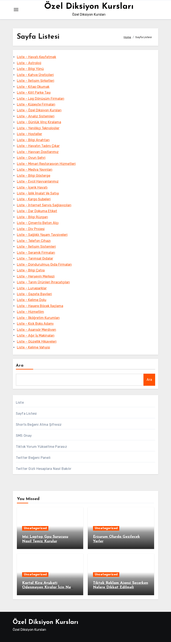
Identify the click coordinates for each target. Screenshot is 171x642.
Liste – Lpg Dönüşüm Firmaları (40, 99)
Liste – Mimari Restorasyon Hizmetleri (46, 164)
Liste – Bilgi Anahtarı (33, 140)
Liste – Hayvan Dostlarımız (38, 152)
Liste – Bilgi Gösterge (33, 176)
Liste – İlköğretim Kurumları (38, 318)
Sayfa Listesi (26, 414)
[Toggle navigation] (16, 9)
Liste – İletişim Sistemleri (36, 247)
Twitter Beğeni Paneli (33, 458)
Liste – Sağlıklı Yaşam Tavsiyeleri (42, 235)
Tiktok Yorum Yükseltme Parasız (41, 447)
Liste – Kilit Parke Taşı (34, 93)
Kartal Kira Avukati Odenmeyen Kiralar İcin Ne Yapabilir (46, 587)
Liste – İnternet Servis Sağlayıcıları (44, 205)
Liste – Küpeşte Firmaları (36, 104)
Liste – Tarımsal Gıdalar (35, 258)
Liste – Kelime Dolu (31, 300)
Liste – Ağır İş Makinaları (35, 335)
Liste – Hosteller (29, 134)
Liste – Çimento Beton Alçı (38, 223)
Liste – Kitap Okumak (33, 87)
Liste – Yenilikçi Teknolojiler (38, 128)
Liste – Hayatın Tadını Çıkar (38, 146)
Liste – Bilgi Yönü (30, 69)
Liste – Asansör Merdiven (36, 330)
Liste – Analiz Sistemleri (35, 116)
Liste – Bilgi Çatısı (31, 270)
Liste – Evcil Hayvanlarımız (38, 181)
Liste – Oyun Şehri (31, 158)
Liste (20, 402)
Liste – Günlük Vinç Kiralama (39, 122)
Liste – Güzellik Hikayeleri (37, 341)
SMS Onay (24, 436)
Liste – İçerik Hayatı (32, 187)
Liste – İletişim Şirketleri (35, 81)
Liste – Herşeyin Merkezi (36, 276)
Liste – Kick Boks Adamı (35, 324)
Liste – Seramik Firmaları (36, 253)
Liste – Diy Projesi (31, 229)
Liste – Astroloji (29, 63)
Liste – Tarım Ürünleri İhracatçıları (43, 282)
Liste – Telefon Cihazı (34, 241)
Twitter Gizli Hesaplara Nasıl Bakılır (43, 469)
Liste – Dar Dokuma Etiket (37, 211)
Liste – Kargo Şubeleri (34, 199)
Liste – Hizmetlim (30, 312)
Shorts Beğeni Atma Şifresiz (39, 425)
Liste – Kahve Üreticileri (35, 75)
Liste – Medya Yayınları (34, 170)
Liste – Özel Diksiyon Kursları (39, 110)
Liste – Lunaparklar (32, 288)
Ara (20, 365)
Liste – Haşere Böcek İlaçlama (40, 306)
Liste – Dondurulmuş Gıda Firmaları (44, 264)
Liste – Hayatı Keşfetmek (36, 57)
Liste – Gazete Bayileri (34, 294)
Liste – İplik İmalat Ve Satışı (38, 193)
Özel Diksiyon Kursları (89, 6)
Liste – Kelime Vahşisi (33, 347)
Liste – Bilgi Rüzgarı (32, 217)
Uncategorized (35, 528)
